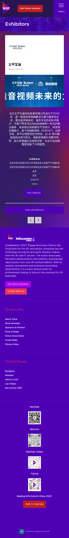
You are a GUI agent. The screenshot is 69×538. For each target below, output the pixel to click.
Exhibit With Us (16, 291)
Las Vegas (10, 384)
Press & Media (12, 332)
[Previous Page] (31, 220)
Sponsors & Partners (15, 328)
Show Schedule (12, 323)
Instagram (23, 516)
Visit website (34, 193)
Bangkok (10, 371)
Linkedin (38, 516)
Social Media (11, 340)
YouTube (45, 516)
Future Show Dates (14, 336)
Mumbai (9, 375)
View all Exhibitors (34, 210)
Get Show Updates (30, 8)
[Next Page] (38, 220)
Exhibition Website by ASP (38, 531)
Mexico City (11, 380)
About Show (11, 319)
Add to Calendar (34, 504)
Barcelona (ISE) (13, 388)
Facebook (30, 516)
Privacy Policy (12, 344)
